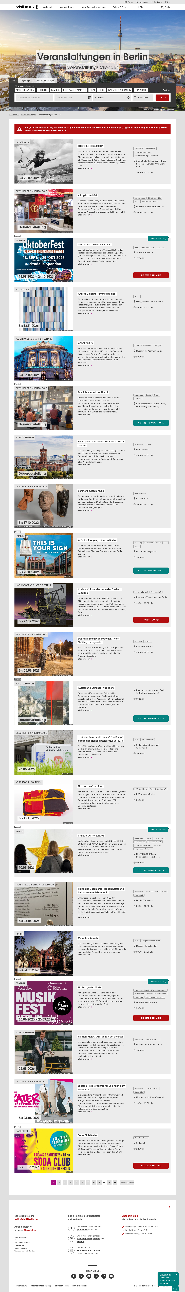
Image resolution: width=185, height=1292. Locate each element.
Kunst (19, 831)
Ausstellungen (25, 437)
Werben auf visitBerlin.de (25, 1251)
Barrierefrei (139, 395)
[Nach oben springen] (170, 1207)
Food (136, 247)
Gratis (137, 201)
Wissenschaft (156, 592)
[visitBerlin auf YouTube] (88, 1276)
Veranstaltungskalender (92, 67)
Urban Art (157, 845)
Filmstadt (138, 641)
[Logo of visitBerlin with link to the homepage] (27, 7)
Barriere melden (79, 1285)
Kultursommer (140, 842)
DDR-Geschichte (154, 198)
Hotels (96, 1238)
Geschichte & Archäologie (31, 191)
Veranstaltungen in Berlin (92, 57)
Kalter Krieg (139, 1092)
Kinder (156, 395)
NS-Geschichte (140, 493)
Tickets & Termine (151, 275)
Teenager (157, 345)
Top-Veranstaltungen (44, 80)
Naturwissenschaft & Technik (34, 338)
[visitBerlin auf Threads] (81, 1276)
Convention (19, 1245)
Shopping (138, 543)
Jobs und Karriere (22, 1243)
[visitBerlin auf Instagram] (96, 1276)
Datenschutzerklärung (40, 1285)
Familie (20, 535)
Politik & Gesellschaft (143, 152)
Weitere (167, 90)
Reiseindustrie (20, 1248)
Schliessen (177, 1274)
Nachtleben (23, 1131)
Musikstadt (139, 895)
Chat (175, 1288)
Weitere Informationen (151, 423)
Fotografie (22, 141)
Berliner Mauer (140, 198)
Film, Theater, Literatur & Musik (35, 884)
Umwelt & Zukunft (141, 592)
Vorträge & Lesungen (28, 782)
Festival (20, 240)
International (150, 149)
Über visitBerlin (21, 1237)
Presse (17, 1240)
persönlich (82, 1229)
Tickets (80, 1241)
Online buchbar (142, 97)
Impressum (21, 1285)
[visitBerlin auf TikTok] (103, 1276)
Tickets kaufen (151, 620)
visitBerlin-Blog (130, 1215)
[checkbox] (25, 90)
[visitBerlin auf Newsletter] (111, 1276)
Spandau (160, 247)
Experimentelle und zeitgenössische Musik (150, 990)
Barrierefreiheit (61, 1285)
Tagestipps (25, 80)
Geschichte (139, 149)
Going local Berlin (147, 247)
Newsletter (30, 1230)
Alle (13, 80)
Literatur (148, 641)
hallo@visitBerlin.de (26, 1219)
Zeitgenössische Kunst (143, 849)
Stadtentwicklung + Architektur (146, 156)
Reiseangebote (84, 1238)
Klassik (150, 993)
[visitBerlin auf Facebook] (73, 1276)
